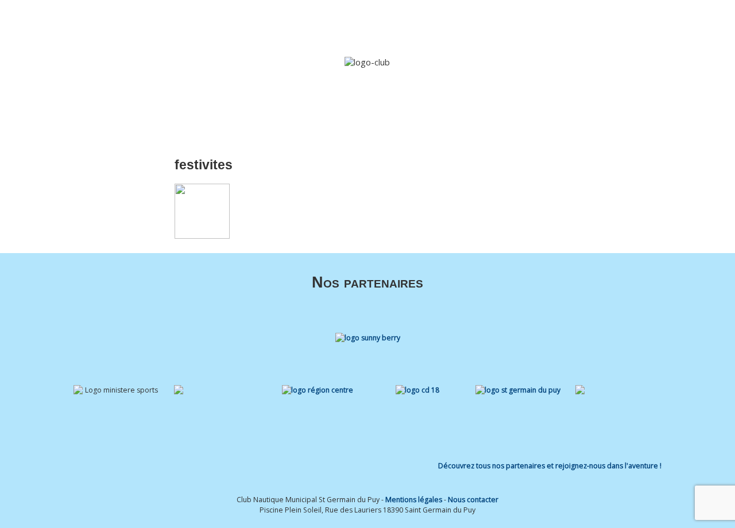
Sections (365, 24)
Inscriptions (478, 24)
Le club (313, 24)
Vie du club (579, 24)
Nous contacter (473, 499)
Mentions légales (413, 499)
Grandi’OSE (424, 24)
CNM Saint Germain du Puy (123, 20)
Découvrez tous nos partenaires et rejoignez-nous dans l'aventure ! (550, 466)
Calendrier (529, 24)
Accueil (276, 24)
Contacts (638, 24)
